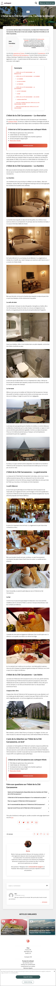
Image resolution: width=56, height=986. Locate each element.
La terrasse (20, 84)
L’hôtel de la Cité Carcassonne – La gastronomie (24, 87)
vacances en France (18, 53)
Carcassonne (41, 53)
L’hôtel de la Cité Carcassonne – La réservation (24, 73)
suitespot (7, 3)
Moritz (32, 21)
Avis (28, 12)
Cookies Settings (28, 982)
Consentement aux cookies (28, 966)
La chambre (20, 79)
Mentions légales (28, 968)
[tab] (28, 793)
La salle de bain (21, 81)
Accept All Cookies (28, 977)
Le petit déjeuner (21, 91)
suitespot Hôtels (12, 121)
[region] (28, 977)
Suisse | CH (28, 953)
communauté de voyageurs (35, 867)
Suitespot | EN (28, 957)
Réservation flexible (15, 141)
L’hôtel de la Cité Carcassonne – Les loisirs (27, 97)
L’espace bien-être (22, 99)
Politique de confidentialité (28, 964)
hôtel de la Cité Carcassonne (21, 55)
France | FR (28, 950)
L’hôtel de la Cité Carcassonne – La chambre (28, 76)
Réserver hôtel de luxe (47, 3)
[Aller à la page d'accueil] (28, 942)
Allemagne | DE (28, 951)
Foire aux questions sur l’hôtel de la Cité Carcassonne (26, 107)
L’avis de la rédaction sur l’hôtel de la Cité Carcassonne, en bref (26, 103)
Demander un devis (28, 145)
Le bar (18, 93)
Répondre (44, 902)
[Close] (54, 971)
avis (12, 817)
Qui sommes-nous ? (28, 963)
